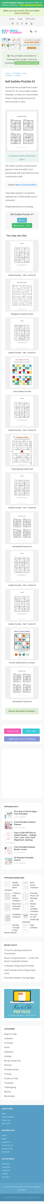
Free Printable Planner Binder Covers (24, 848)
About (4, 1138)
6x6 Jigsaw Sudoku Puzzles (22, 314)
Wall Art (7, 1091)
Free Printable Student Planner (25, 823)
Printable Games (11, 1069)
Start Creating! (22, 13)
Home (11, 19)
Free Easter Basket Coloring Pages (19, 977)
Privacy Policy (7, 1148)
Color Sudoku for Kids (22, 391)
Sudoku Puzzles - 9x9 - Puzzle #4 (22, 585)
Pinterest (5, 1164)
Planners (22, 827)
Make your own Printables (22, 738)
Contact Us (6, 1142)
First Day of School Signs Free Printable (25, 812)
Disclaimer (6, 1152)
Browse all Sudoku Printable (21, 711)
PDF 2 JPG (31, 731)
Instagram (6, 1167)
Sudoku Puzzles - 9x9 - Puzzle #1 (22, 352)
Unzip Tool (12, 731)
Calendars (22, 863)
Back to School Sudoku (26, 184)
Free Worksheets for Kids (27, 63)
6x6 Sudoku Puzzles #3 (22, 546)
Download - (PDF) (22, 225)
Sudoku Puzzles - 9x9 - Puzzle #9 (22, 507)
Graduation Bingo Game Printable (19, 965)
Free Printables (8, 1117)
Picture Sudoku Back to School (22, 663)
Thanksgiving (10, 1087)
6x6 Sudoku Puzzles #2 (22, 701)
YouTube (5, 1177)
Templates (22, 817)
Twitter (5, 1173)
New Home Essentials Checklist (16, 906)
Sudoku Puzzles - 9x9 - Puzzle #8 (22, 430)
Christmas (8, 1043)
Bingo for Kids (10, 1034)
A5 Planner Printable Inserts (23, 858)
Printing (7, 1074)
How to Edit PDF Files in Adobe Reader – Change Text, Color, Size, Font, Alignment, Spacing (25, 836)
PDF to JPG (30, 19)
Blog (3, 1113)
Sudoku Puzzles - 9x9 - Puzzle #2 (22, 275)
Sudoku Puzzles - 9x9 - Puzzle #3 (22, 624)
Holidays (8, 1056)
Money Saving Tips (12, 1060)
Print (23, 220)
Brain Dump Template (34, 885)
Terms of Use (7, 1145)
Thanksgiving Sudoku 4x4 (22, 469)
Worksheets (9, 1096)
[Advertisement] (22, 773)
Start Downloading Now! (31, 5)
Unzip (20, 19)
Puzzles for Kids (11, 1078)
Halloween (8, 1051)
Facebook (6, 1170)
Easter (7, 1047)
